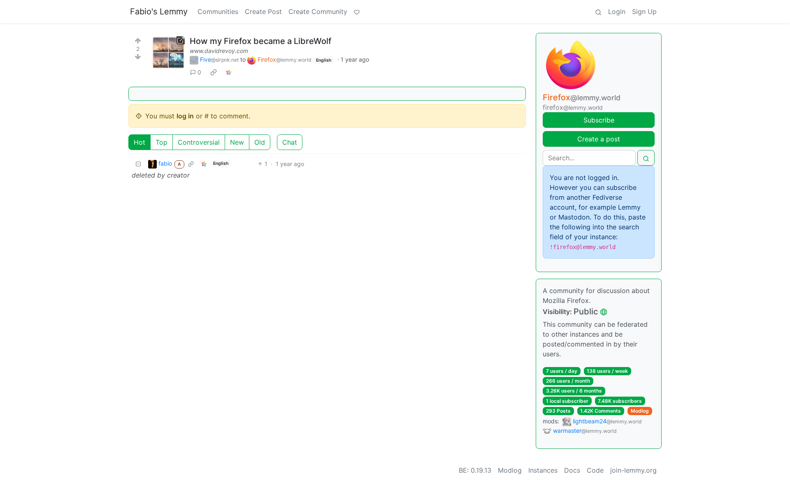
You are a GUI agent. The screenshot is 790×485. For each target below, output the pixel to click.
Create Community (317, 11)
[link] (213, 72)
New (237, 142)
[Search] (598, 11)
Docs (572, 470)
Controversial (199, 142)
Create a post (598, 139)
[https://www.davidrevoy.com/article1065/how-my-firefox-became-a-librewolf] (168, 52)
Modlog (640, 411)
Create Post (263, 11)
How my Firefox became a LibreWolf (260, 41)
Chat (289, 142)
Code (595, 470)
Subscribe (598, 120)
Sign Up (644, 11)
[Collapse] (138, 163)
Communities (218, 11)
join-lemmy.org (633, 470)
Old (259, 142)
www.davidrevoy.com (219, 50)
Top (161, 142)
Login (616, 11)
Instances (543, 470)
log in (185, 116)
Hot (139, 142)
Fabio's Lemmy (159, 11)
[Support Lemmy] (357, 11)
